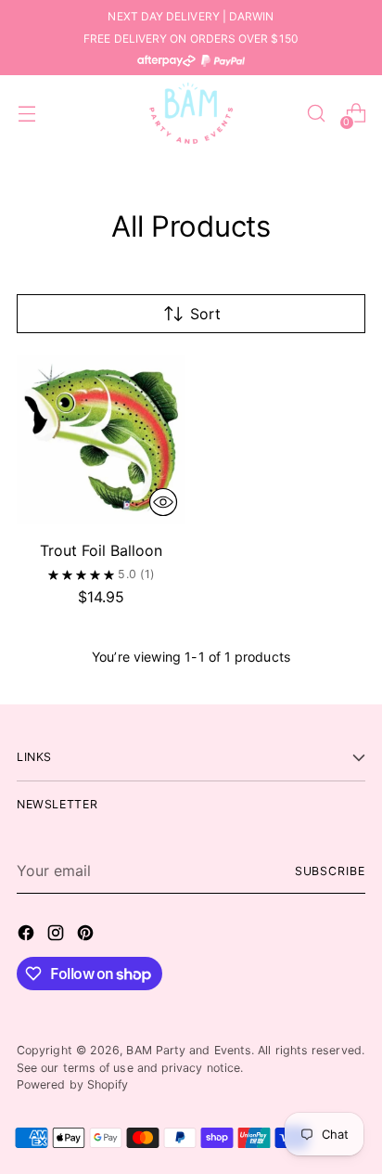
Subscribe (330, 871)
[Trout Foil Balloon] (101, 439)
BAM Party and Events (188, 1050)
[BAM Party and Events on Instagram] (57, 935)
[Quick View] (163, 502)
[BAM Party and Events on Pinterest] (87, 935)
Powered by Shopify (72, 1084)
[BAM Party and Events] (191, 113)
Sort (205, 313)
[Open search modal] (316, 114)
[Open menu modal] (26, 114)
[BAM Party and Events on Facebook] (28, 935)
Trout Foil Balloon (101, 550)
